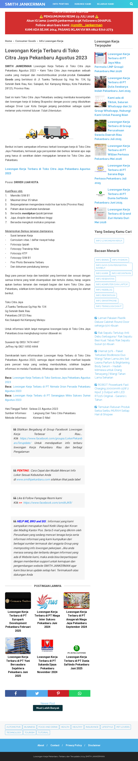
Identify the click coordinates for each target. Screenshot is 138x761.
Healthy (77, 727)
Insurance (92, 727)
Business (29, 727)
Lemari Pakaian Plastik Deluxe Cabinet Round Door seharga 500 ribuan (112, 321)
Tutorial (43, 732)
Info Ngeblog (104, 289)
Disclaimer (94, 745)
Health (65, 727)
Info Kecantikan (121, 273)
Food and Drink (48, 727)
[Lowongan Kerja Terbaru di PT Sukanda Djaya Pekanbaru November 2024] (47, 645)
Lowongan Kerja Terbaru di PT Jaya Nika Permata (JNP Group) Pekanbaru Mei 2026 (112, 62)
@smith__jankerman (86, 25)
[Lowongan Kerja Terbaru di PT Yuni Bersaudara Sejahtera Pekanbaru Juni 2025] (18, 645)
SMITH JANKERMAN (25, 4)
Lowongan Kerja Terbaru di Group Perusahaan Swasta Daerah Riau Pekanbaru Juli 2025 (113, 130)
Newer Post (48, 703)
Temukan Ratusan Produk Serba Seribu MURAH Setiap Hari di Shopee (112, 410)
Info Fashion (119, 260)
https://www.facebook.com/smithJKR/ (48, 502)
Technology (14, 732)
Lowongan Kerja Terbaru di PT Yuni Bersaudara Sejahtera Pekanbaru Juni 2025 (18, 666)
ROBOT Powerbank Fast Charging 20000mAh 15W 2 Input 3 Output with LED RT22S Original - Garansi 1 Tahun (112, 392)
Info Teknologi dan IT (109, 306)
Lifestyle (107, 727)
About (41, 745)
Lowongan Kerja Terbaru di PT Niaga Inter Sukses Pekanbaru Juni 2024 (47, 619)
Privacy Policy (74, 745)
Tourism (29, 732)
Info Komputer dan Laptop (112, 284)
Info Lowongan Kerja (109, 240)
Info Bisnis (102, 260)
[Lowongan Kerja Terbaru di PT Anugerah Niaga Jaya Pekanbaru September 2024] (77, 600)
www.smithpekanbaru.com (33, 479)
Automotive (14, 727)
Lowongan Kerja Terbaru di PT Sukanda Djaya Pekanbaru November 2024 (47, 664)
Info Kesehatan (105, 279)
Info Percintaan (105, 295)
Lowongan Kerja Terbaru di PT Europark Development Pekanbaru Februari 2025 (18, 621)
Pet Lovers (122, 727)
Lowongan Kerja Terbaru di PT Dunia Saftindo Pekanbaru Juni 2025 (76, 662)
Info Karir (102, 273)
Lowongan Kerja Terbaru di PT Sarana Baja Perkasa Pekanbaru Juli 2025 (112, 174)
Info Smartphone (106, 300)
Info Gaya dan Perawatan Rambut (111, 266)
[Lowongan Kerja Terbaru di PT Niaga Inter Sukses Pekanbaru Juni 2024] (47, 600)
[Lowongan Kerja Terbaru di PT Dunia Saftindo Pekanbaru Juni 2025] (77, 645)
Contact (54, 745)
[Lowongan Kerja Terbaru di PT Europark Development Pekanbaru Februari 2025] (18, 600)
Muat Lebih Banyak (47, 708)
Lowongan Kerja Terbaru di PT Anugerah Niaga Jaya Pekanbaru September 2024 (76, 619)
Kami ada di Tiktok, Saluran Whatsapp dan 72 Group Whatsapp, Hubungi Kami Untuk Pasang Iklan (113, 106)
